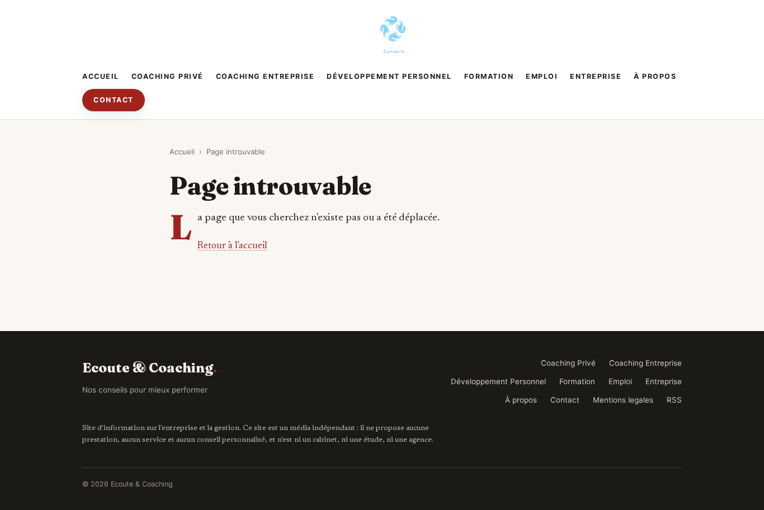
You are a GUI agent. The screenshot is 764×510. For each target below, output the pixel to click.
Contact (113, 100)
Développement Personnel (389, 76)
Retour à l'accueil (232, 246)
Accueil (100, 76)
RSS (674, 399)
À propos (655, 76)
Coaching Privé (167, 76)
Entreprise (595, 76)
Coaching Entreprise (265, 76)
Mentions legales (623, 399)
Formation (489, 76)
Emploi (542, 76)
